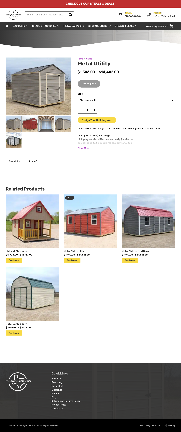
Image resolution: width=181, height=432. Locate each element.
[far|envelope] (121, 15)
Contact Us (57, 408)
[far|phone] (149, 15)
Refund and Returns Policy (65, 401)
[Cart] (171, 26)
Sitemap (171, 425)
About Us (56, 378)
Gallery (55, 393)
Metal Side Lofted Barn (135, 251)
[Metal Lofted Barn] (32, 269)
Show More (83, 148)
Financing (56, 382)
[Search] (70, 14)
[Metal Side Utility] (90, 196)
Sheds (89, 59)
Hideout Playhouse (17, 251)
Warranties (57, 386)
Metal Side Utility (74, 251)
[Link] (13, 15)
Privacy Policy (58, 404)
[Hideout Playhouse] (32, 196)
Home (80, 59)
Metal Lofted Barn (16, 324)
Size (80, 93)
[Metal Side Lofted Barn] (148, 196)
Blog (53, 397)
